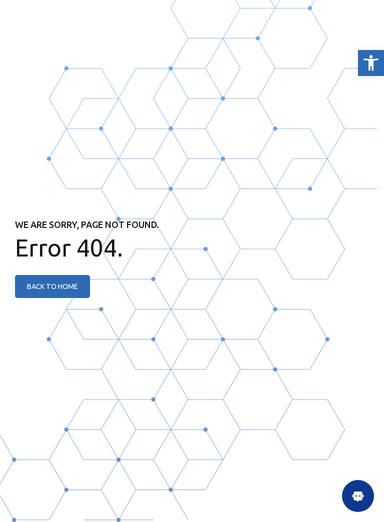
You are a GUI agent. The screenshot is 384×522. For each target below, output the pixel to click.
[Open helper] (358, 496)
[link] (371, 63)
